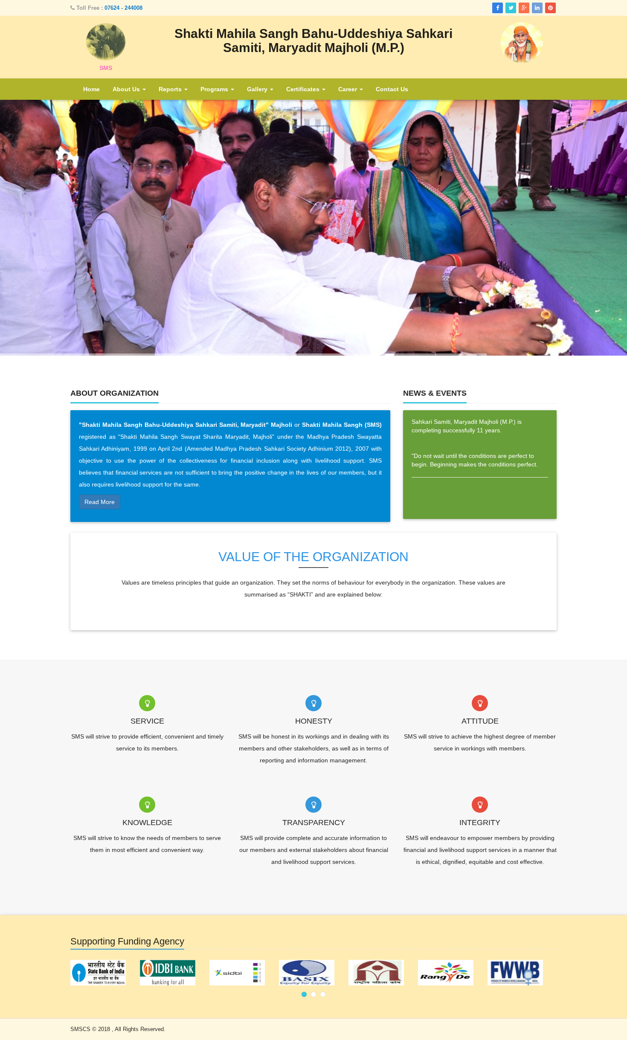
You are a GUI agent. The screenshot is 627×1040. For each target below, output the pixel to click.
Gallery (258, 89)
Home (91, 89)
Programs (215, 89)
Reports (171, 89)
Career (348, 89)
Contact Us (392, 89)
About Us (127, 89)
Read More (99, 501)
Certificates (303, 89)
